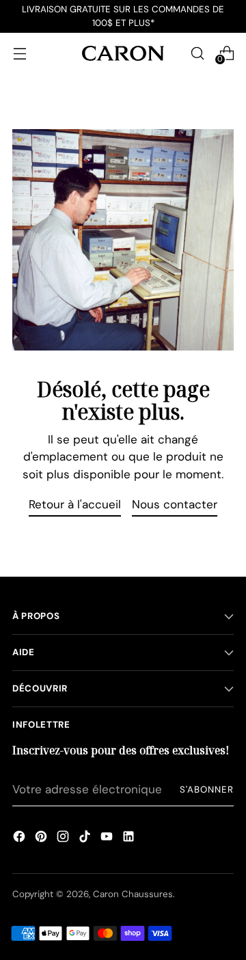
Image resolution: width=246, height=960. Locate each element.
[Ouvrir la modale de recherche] (197, 53)
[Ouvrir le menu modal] (19, 53)
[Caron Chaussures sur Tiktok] (85, 838)
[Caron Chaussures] (123, 53)
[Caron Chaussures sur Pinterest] (41, 838)
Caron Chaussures (133, 894)
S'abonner (207, 789)
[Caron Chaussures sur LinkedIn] (128, 838)
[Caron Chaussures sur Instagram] (63, 838)
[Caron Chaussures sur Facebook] (19, 838)
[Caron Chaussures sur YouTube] (106, 838)
